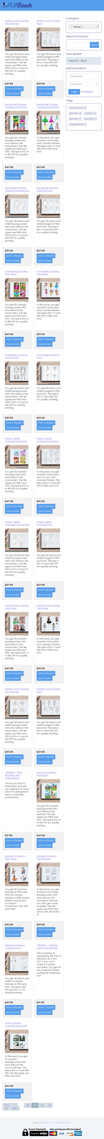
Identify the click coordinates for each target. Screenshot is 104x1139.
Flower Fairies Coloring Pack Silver (48, 440)
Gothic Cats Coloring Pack (48, 22)
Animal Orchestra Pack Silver (15, 857)
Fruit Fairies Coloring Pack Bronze (16, 356)
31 (49, 1105)
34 (6, 1108)
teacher (75, 118)
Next (14, 1108)
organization (77, 124)
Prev (7, 1105)
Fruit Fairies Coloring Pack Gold (16, 273)
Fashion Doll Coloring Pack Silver (48, 607)
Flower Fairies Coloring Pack (45, 523)
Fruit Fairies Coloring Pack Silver (48, 273)
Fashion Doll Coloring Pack (48, 690)
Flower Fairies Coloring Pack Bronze (17, 523)
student (90, 113)
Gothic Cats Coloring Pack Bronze (17, 22)
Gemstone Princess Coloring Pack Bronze (17, 189)
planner (75, 113)
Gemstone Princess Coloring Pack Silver (48, 106)
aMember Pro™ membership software (55, 1123)
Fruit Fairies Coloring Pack (48, 356)
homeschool (77, 107)
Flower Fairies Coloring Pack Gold (16, 440)
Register (88, 91)
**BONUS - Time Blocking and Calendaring (13, 775)
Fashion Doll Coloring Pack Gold (17, 607)
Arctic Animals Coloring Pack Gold (16, 1024)
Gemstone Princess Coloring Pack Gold (16, 106)
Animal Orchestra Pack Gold (46, 774)
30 (42, 1105)
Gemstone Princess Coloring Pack (47, 189)
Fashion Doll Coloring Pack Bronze (17, 690)
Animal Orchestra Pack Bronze (46, 857)
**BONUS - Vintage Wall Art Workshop (47, 947)
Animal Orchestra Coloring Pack (15, 947)
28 (27, 1105)
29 (35, 1105)
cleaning (90, 118)
